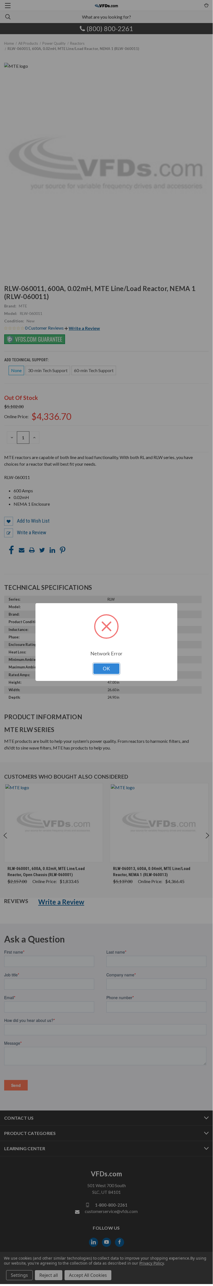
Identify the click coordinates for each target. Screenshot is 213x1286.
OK (106, 668)
